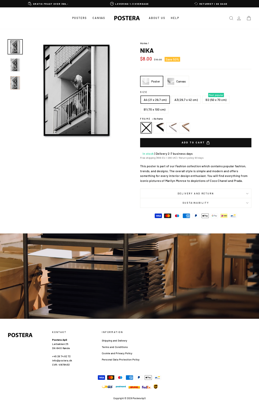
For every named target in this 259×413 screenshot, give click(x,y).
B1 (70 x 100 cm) (154, 109)
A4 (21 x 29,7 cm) (155, 99)
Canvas (99, 18)
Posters (79, 18)
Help (175, 18)
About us (157, 18)
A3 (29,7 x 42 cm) (186, 99)
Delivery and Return (196, 193)
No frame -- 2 (146, 127)
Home (143, 43)
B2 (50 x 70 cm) (216, 99)
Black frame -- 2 (159, 127)
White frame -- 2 (171, 127)
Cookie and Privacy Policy (117, 353)
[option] (48, 3)
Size (143, 92)
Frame (151, 118)
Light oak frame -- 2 (184, 127)
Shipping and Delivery (114, 340)
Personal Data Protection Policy (120, 359)
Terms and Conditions (115, 347)
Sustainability (196, 202)
